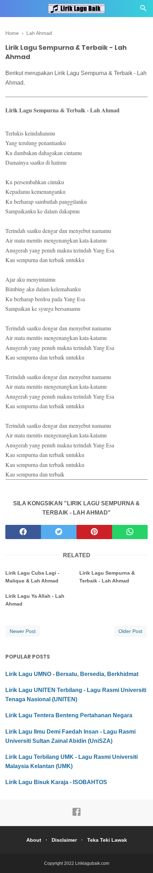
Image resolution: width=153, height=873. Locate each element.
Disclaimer (64, 840)
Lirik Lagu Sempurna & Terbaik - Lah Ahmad (107, 577)
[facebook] (23, 532)
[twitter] (58, 532)
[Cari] (143, 10)
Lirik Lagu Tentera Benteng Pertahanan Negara (68, 715)
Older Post (130, 631)
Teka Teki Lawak (107, 840)
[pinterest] (94, 532)
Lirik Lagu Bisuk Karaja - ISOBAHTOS (56, 782)
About (33, 840)
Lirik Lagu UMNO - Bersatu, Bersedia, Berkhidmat (71, 674)
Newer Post (23, 631)
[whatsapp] (130, 532)
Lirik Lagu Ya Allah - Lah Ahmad (34, 600)
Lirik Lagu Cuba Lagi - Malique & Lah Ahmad (32, 577)
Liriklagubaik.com (92, 863)
